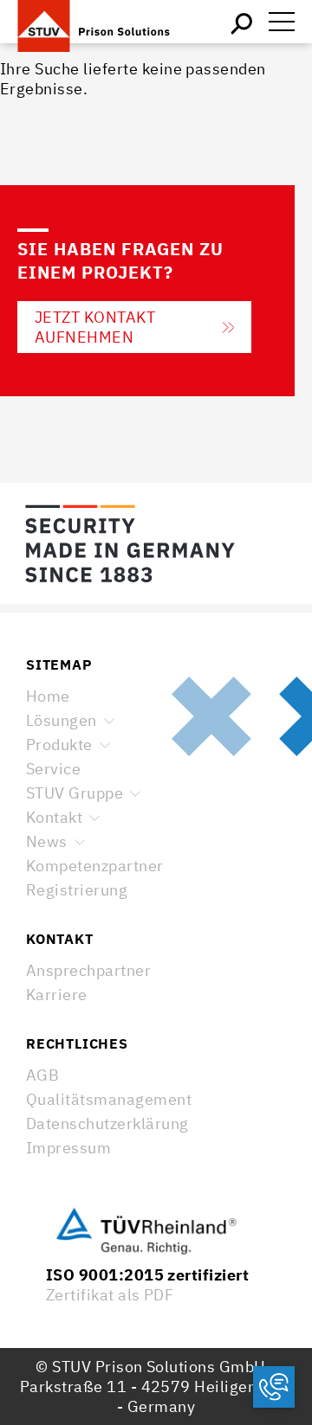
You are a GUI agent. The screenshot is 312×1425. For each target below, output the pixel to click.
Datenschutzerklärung (107, 1123)
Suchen (242, 21)
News (47, 841)
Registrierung (76, 890)
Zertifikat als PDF (110, 1295)
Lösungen (61, 720)
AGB (42, 1075)
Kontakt (54, 817)
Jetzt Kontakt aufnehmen (95, 327)
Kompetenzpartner (95, 866)
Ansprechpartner (88, 970)
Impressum (68, 1148)
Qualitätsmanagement (109, 1099)
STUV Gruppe (74, 793)
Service (53, 769)
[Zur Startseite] (104, 21)
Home (48, 696)
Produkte (59, 744)
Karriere (57, 995)
